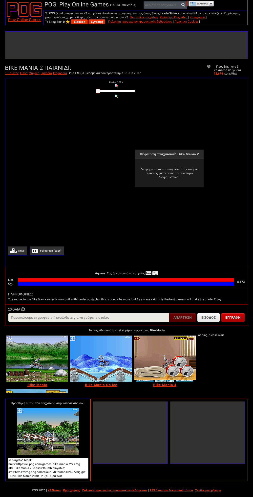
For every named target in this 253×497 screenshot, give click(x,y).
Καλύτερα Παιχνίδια (174, 17)
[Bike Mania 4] (165, 358)
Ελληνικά (202, 3)
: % (116, 82)
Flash (23, 73)
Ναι (148, 273)
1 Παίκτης (12, 73)
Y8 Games (54, 490)
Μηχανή (34, 73)
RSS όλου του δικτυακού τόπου (171, 490)
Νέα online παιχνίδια (144, 17)
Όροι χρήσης (71, 490)
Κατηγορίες (198, 17)
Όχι (155, 273)
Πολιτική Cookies (186, 21)
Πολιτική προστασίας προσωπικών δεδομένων (140, 21)
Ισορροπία (60, 73)
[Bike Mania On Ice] (101, 358)
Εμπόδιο (46, 73)
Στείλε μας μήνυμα (208, 490)
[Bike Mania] (37, 358)
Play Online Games (24, 19)
